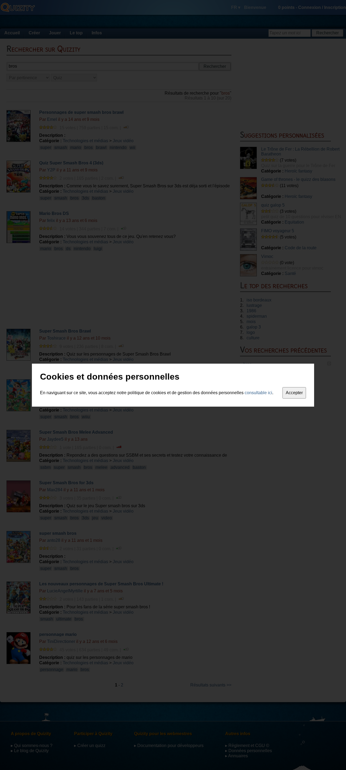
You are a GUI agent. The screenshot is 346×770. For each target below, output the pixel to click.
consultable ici (258, 392)
